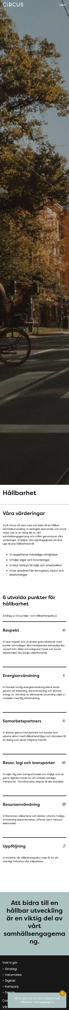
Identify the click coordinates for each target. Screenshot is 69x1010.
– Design (8, 992)
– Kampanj (10, 986)
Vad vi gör (10, 962)
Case (6, 1000)
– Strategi (9, 969)
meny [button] (63, 5)
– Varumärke (12, 975)
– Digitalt (8, 981)
